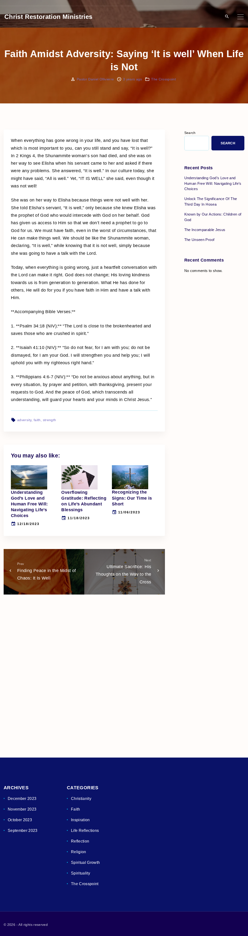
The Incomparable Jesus (204, 230)
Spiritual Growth (85, 862)
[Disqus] (84, 668)
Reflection (80, 841)
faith (37, 420)
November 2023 (22, 809)
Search (190, 133)
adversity (24, 420)
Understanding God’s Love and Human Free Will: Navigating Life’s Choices (29, 504)
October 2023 (20, 820)
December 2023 (22, 799)
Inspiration (80, 820)
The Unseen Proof (199, 240)
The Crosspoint (163, 79)
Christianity (81, 799)
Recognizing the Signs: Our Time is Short (132, 498)
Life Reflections (85, 830)
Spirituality (80, 873)
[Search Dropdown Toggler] (227, 17)
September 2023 (23, 830)
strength (49, 420)
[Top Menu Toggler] (240, 16)
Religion (78, 852)
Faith (75, 809)
